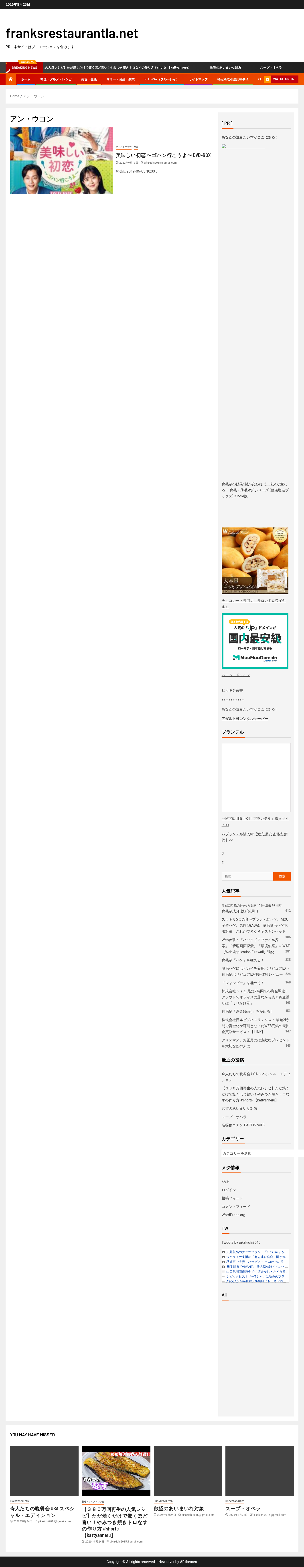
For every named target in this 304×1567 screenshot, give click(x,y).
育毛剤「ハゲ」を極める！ (243, 960)
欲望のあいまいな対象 (206, 67)
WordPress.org (233, 1215)
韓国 (136, 146)
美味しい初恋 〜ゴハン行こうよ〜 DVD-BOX (163, 155)
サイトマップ (198, 79)
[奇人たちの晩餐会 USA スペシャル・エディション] (44, 1471)
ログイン (229, 1190)
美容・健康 (89, 79)
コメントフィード (236, 1207)
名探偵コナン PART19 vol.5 (243, 1125)
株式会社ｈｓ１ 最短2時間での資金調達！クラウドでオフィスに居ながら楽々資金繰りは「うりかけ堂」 (255, 997)
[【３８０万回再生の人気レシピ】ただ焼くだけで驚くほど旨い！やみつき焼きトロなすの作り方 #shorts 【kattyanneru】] (116, 1471)
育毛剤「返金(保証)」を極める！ (248, 1011)
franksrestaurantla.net (72, 32)
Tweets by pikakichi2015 (241, 1242)
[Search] (260, 79)
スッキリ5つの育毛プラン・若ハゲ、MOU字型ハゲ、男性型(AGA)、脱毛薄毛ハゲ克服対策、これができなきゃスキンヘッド (255, 925)
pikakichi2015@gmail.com (160, 162)
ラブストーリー (124, 146)
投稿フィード (232, 1198)
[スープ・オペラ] (259, 1471)
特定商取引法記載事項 (233, 79)
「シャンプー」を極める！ (243, 983)
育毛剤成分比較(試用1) (240, 911)
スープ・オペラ (252, 67)
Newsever (166, 1562)
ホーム (25, 79)
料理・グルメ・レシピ (55, 79)
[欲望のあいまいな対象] (188, 1471)
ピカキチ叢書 (232, 690)
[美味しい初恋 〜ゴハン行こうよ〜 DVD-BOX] (61, 160)
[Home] (10, 79)
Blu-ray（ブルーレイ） (161, 79)
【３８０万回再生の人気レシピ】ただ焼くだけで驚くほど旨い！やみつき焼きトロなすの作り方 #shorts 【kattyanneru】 (255, 1094)
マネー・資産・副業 (121, 79)
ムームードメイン (236, 675)
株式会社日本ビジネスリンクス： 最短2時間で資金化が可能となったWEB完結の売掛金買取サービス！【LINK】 (256, 1026)
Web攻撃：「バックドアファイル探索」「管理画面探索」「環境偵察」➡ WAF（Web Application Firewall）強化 (256, 946)
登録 (225, 1182)
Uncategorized (19, 1501)
